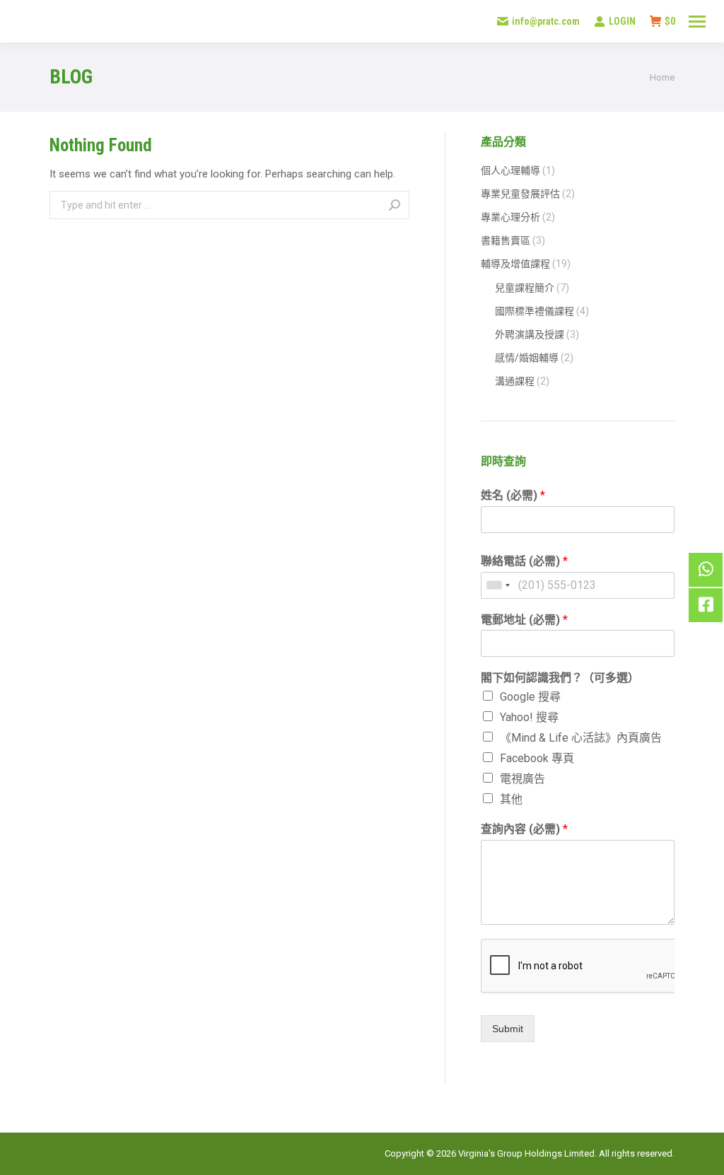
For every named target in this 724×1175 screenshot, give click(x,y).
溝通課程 (515, 381)
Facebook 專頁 (537, 758)
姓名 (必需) (513, 495)
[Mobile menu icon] (697, 21)
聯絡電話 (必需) (524, 561)
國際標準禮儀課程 (534, 311)
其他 (511, 799)
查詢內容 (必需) (524, 829)
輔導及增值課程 (515, 263)
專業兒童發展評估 (520, 193)
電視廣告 (522, 778)
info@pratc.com (546, 21)
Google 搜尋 (530, 696)
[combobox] (497, 585)
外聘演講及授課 (529, 334)
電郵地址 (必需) (524, 619)
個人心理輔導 (510, 170)
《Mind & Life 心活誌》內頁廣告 (581, 737)
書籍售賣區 (505, 240)
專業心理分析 (510, 217)
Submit (507, 1028)
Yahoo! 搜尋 (529, 717)
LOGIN (622, 21)
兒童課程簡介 (524, 287)
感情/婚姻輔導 (527, 357)
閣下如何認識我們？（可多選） (560, 677)
